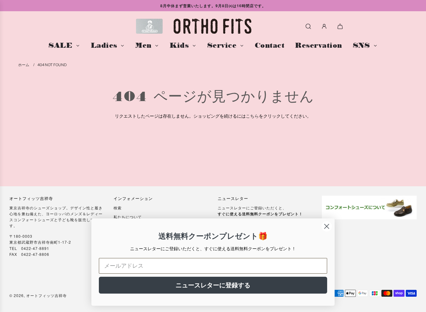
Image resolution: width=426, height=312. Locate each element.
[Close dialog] (326, 226)
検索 (118, 207)
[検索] (308, 26)
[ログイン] (324, 26)
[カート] (341, 26)
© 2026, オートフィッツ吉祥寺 (38, 295)
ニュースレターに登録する (213, 285)
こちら (252, 116)
